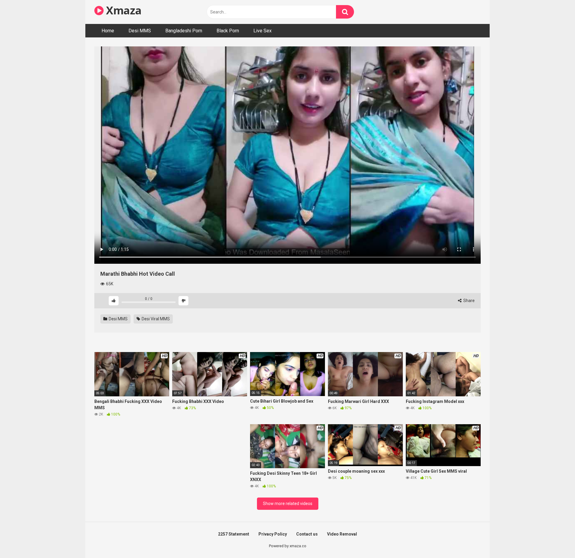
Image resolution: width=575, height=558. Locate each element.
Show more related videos (287, 503)
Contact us (307, 534)
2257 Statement (233, 534)
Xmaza (123, 10)
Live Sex (262, 31)
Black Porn (228, 31)
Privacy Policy (272, 534)
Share (468, 300)
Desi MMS (139, 31)
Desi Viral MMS (155, 318)
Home (108, 31)
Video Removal (342, 534)
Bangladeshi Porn (183, 31)
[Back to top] (555, 540)
